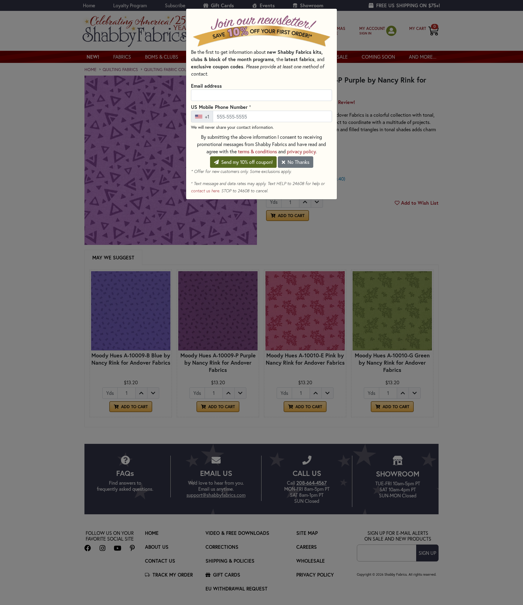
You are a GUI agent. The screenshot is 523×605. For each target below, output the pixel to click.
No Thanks (297, 162)
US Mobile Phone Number (221, 106)
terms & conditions (257, 151)
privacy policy (301, 151)
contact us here (205, 191)
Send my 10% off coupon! (246, 162)
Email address (206, 86)
